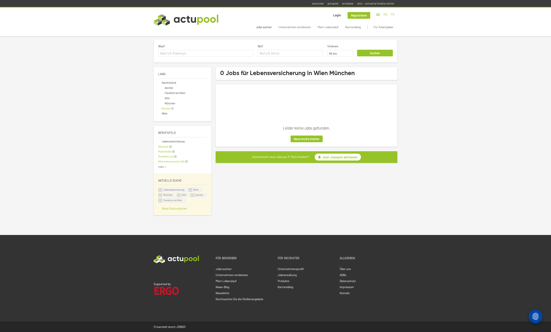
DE (378, 14)
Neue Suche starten (306, 139)
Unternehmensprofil (291, 269)
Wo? (260, 46)
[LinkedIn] (156, 272)
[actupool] (186, 20)
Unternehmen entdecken (295, 27)
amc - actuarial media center (375, 3)
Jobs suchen (264, 27)
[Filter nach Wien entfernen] (160, 113)
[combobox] (206, 53)
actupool (332, 3)
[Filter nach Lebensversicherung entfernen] (160, 141)
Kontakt (345, 293)
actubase (347, 3)
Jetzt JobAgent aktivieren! (340, 157)
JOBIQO (181, 327)
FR (392, 14)
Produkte (283, 281)
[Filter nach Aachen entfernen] (163, 88)
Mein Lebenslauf (328, 27)
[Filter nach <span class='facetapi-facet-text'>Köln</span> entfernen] (179, 195)
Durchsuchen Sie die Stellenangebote (239, 299)
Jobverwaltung (287, 275)
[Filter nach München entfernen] (163, 103)
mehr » (162, 166)
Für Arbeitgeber (383, 27)
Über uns (345, 269)
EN (385, 14)
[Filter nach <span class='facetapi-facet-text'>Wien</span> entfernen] (190, 190)
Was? (161, 46)
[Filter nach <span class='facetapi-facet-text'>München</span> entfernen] (160, 195)
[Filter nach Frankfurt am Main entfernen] (163, 93)
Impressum (347, 287)
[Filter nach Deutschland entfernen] (160, 82)
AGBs (343, 275)
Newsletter (222, 293)
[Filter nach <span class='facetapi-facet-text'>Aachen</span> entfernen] (193, 195)
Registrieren (359, 15)
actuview (318, 3)
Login (337, 15)
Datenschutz (348, 281)
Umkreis (332, 46)
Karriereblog (353, 27)
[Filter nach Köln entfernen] (163, 98)
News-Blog (222, 287)
